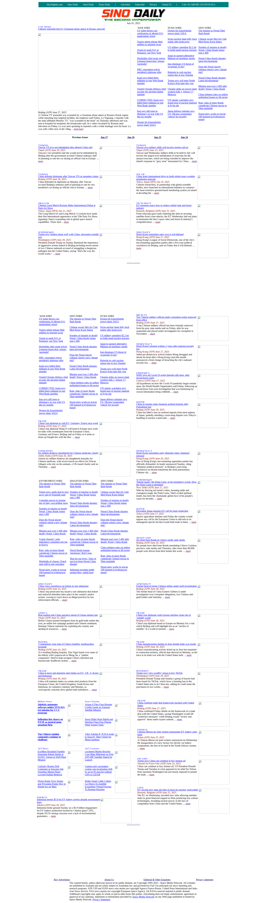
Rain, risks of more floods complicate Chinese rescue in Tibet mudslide (212, 105)
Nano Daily (104, 4)
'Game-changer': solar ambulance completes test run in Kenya (53, 542)
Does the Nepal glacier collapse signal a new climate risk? (212, 69)
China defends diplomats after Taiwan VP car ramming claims (68, 176)
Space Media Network (143, 896)
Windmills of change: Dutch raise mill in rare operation (52, 562)
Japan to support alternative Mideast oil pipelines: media (181, 57)
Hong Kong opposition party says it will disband (160, 234)
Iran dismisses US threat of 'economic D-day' (181, 65)
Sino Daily (73, 4)
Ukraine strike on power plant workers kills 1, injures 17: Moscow (182, 92)
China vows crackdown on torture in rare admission (63, 586)
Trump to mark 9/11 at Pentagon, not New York (149, 51)
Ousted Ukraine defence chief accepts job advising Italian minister (151, 92)
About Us (167, 4)
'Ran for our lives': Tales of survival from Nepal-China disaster (83, 561)
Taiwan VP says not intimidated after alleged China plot (65, 147)
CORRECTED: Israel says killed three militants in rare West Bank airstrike (150, 103)
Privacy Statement (101, 899)
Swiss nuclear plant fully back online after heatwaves (182, 40)
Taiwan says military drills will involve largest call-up (162, 147)
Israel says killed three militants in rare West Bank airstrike (150, 80)
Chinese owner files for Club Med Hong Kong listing (212, 40)
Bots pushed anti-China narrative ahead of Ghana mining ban (68, 615)
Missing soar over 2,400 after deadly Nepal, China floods (212, 87)
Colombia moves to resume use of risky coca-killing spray (53, 501)
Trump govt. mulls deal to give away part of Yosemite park (54, 493)
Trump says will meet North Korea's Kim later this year (181, 82)
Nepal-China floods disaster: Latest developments (212, 79)
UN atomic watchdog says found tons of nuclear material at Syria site (182, 103)
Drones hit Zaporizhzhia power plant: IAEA (149, 123)
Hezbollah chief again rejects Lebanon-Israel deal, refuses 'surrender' (151, 61)
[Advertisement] (133, 286)
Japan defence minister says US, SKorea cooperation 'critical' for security (181, 114)
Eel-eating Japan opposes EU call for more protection (162, 511)
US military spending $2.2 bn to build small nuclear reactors (182, 48)
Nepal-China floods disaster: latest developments (212, 59)
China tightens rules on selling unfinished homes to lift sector (213, 96)
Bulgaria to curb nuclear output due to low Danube (180, 73)
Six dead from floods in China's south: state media (160, 540)
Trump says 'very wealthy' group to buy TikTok (159, 673)
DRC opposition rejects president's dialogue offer (149, 71)
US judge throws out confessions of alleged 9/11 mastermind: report (150, 33)
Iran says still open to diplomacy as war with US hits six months (150, 114)
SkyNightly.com (55, 4)
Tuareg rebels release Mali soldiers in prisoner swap (150, 43)
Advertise (125, 4)
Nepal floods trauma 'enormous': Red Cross (81, 551)
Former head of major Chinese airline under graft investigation (166, 586)
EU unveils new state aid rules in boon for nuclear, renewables (167, 789)
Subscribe (140, 4)
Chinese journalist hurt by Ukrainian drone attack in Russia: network (71, 29)
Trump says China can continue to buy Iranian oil (161, 760)
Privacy (153, 4)
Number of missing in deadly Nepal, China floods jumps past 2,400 (212, 50)
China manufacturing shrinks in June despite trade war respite (166, 644)
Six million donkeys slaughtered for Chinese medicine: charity (68, 453)
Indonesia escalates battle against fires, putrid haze (82, 571)
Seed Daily (88, 4)
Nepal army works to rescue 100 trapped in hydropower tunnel (212, 117)
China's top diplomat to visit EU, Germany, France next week (68, 423)
